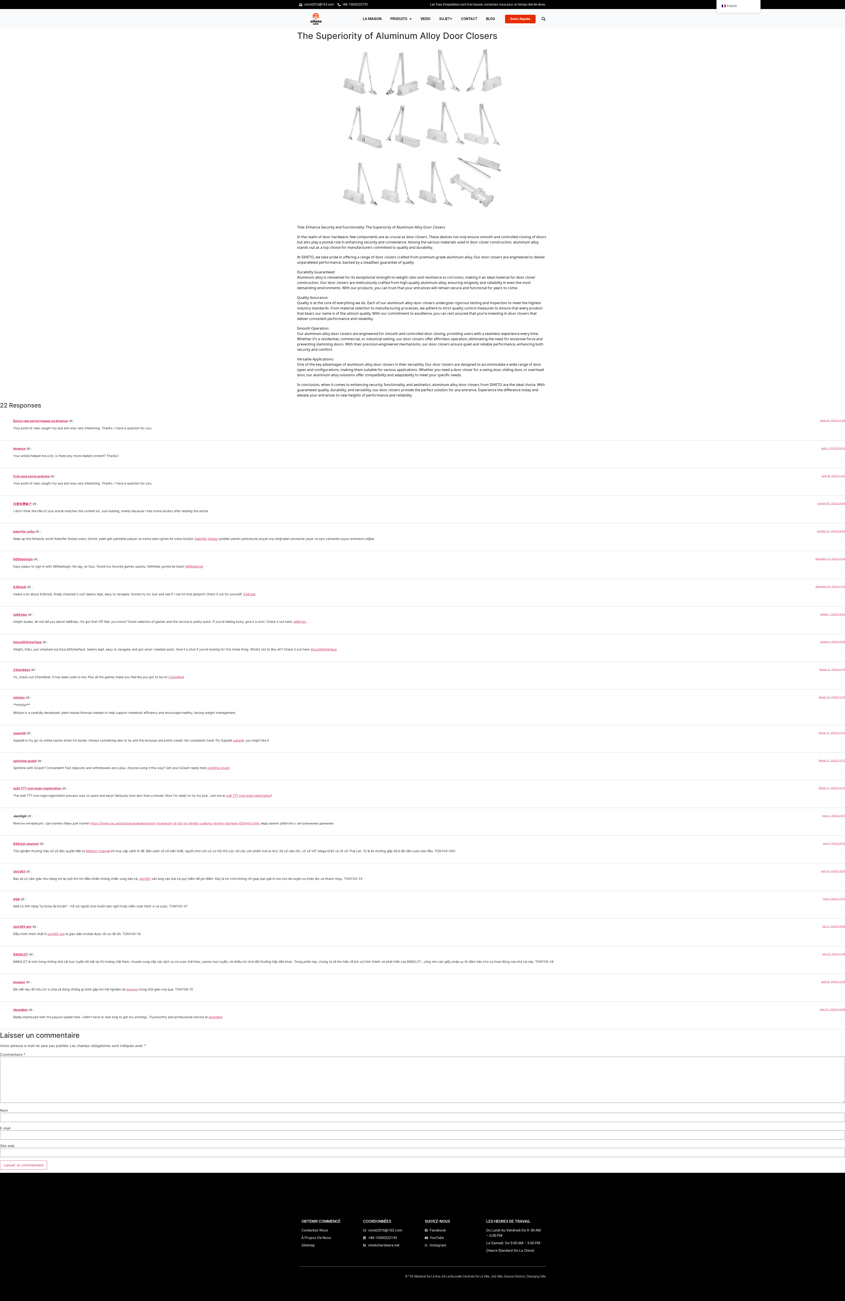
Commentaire (12, 1054)
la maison (372, 19)
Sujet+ (445, 19)
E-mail (5, 1128)
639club (19, 587)
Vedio (425, 19)
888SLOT (20, 954)
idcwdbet (20, 1010)
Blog (490, 19)
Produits (398, 19)
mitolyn (19, 697)
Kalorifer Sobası (206, 539)
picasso (19, 982)
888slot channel (26, 844)
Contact (469, 19)
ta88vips (20, 614)
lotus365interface (27, 642)
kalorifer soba (24, 531)
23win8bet (21, 670)
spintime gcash (25, 761)
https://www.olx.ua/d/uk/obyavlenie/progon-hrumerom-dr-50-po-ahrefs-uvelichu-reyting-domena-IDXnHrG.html (174, 823)
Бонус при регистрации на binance (40, 421)
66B (16, 899)
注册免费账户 (22, 504)
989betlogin (23, 559)
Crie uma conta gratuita (31, 476)
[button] (543, 19)
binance (19, 448)
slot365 (19, 871)
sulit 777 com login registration (37, 788)
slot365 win (22, 926)
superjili (19, 733)
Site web (7, 1146)
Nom (4, 1110)
